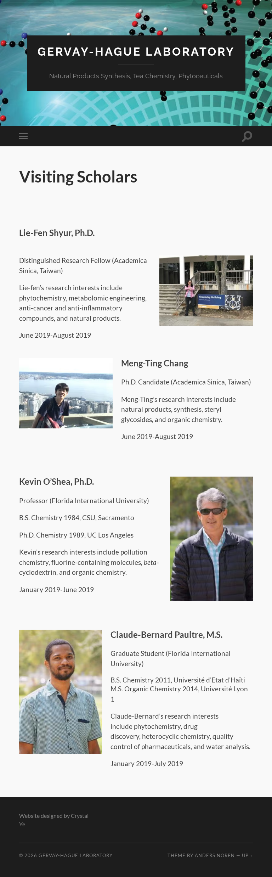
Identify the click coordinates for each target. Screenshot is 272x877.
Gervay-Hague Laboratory (136, 51)
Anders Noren (215, 855)
